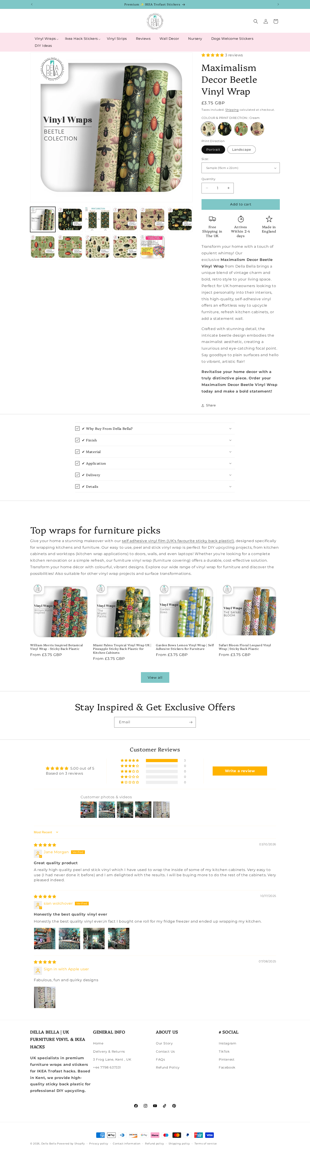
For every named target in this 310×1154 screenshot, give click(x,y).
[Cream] (208, 129)
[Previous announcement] (32, 4)
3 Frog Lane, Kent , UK (112, 1059)
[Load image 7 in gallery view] (42, 247)
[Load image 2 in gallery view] (70, 219)
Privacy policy (98, 1143)
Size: (205, 159)
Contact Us (165, 1051)
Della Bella (48, 1143)
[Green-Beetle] (241, 129)
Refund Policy (168, 1067)
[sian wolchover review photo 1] (45, 938)
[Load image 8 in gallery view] (70, 247)
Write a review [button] (240, 771)
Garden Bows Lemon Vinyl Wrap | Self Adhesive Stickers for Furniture (185, 647)
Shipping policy (179, 1143)
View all (155, 677)
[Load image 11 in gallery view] (152, 247)
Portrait (213, 150)
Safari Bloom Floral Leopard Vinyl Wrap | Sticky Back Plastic (245, 647)
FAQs (160, 1059)
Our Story (164, 1043)
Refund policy (154, 1143)
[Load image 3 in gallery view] (97, 219)
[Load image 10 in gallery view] (125, 247)
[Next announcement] (278, 4)
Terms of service (205, 1143)
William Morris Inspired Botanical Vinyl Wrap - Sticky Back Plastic (56, 647)
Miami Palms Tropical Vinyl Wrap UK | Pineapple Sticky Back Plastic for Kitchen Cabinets (122, 649)
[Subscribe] (191, 722)
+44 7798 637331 (107, 1067)
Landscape (241, 150)
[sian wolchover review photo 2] (69, 938)
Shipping (232, 109)
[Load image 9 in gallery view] (97, 247)
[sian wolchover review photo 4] (119, 938)
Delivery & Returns (109, 1051)
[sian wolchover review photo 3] (94, 938)
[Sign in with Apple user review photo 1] (45, 997)
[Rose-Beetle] (257, 129)
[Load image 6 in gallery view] (179, 219)
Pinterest (226, 1059)
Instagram (227, 1043)
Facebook (227, 1067)
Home (98, 1043)
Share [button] (211, 405)
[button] (45, 38)
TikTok (224, 1051)
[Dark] (224, 129)
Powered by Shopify (71, 1143)
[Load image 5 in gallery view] (152, 219)
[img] (45, 845)
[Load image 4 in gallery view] (125, 219)
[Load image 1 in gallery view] (42, 219)
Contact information (126, 1143)
